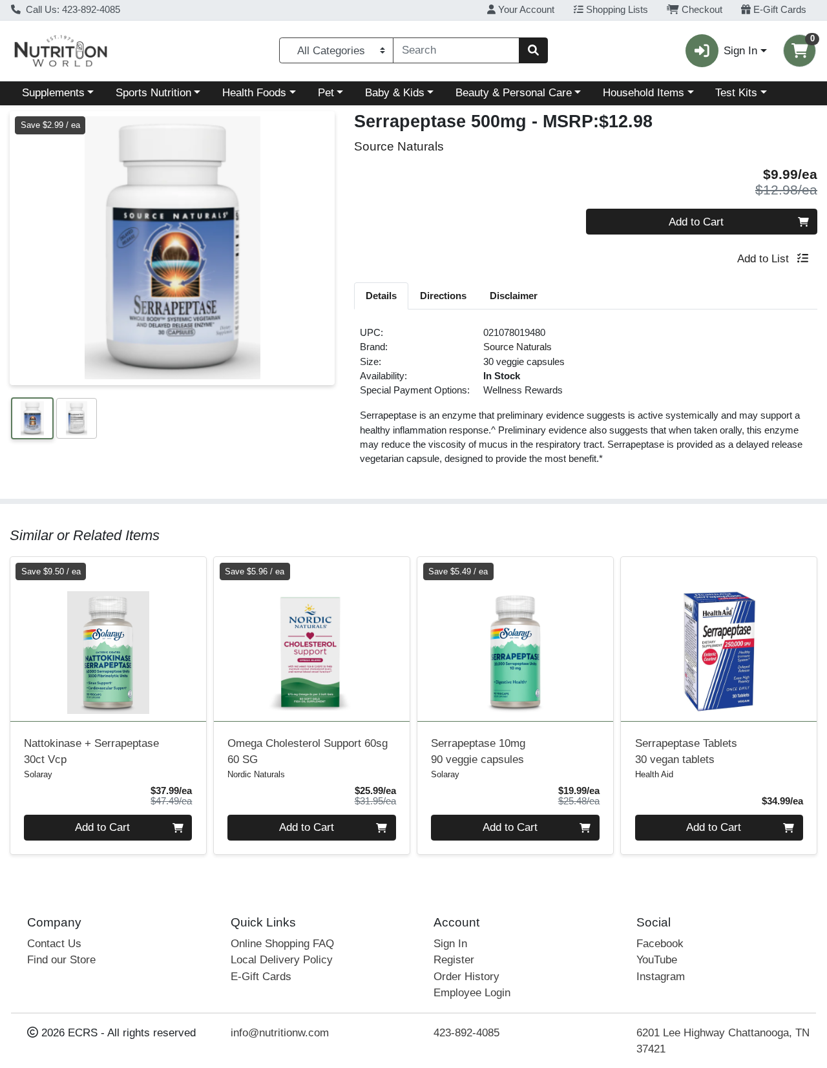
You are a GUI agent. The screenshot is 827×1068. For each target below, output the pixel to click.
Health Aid (654, 774)
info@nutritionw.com (280, 1033)
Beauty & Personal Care (513, 93)
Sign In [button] (740, 51)
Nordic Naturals (256, 774)
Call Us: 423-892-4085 (71, 10)
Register (454, 960)
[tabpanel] (585, 401)
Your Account (525, 10)
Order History (466, 976)
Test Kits (736, 93)
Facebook (660, 943)
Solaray (38, 774)
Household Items (643, 93)
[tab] (381, 295)
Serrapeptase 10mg (478, 751)
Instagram (660, 976)
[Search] (533, 50)
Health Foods (254, 93)
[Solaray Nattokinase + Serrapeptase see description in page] (108, 639)
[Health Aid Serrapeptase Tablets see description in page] (719, 639)
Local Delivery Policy (282, 960)
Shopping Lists (615, 10)
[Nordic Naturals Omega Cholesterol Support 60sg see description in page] (312, 639)
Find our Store (61, 960)
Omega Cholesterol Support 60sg (307, 751)
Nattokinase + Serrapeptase (91, 751)
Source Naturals (517, 347)
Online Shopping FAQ (282, 943)
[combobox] (456, 50)
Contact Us (54, 943)
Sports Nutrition (153, 93)
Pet (326, 93)
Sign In (450, 943)
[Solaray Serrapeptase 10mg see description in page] (515, 639)
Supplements (53, 93)
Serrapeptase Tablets (686, 751)
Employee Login (472, 993)
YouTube (656, 960)
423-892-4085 (466, 1033)
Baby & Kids (394, 93)
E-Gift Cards (778, 10)
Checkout (700, 10)
